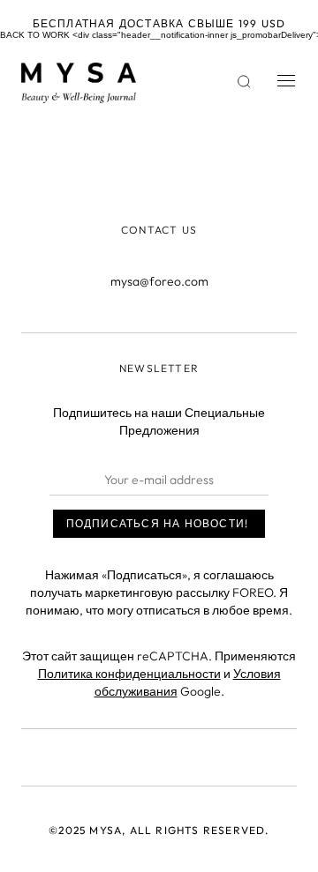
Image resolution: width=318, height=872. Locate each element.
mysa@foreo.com (159, 281)
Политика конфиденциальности (129, 674)
